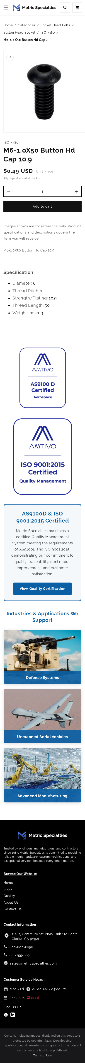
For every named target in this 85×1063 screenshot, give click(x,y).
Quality (9, 896)
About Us (11, 902)
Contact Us (13, 909)
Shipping (8, 178)
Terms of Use (42, 1055)
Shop (8, 889)
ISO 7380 (48, 32)
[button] (6, 8)
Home (8, 25)
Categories (26, 25)
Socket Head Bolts (55, 25)
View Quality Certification (43, 589)
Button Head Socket (19, 32)
